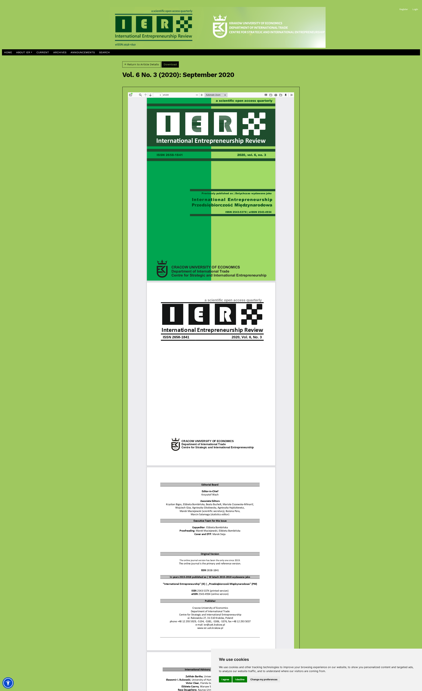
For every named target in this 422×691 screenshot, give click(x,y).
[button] (24, 52)
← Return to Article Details (141, 64)
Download (171, 64)
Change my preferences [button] (263, 679)
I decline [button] (239, 679)
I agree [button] (225, 679)
